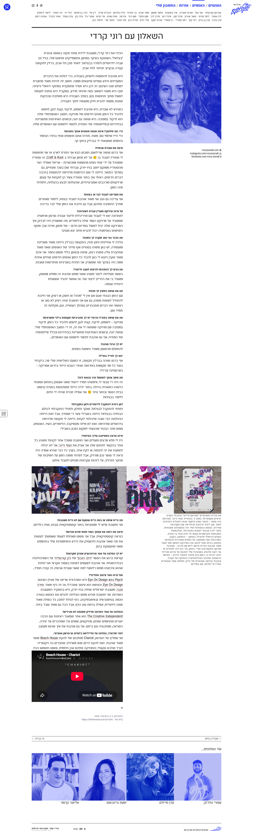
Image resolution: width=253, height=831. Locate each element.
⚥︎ (3, 414)
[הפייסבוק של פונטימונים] (37, 5)
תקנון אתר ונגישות (40, 829)
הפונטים (214, 5)
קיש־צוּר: (118, 719)
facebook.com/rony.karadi (206, 156)
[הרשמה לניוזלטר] (41, 5)
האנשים (198, 5)
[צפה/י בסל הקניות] (7, 7)
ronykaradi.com (210, 150)
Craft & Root (55, 157)
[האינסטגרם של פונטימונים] (33, 5)
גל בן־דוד (38, 739)
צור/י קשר (54, 829)
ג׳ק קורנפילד (62, 558)
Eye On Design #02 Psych (105, 579)
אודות (184, 5)
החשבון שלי (165, 5)
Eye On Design (113, 584)
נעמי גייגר (65, 445)
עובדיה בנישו (213, 739)
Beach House (49, 638)
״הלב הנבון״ (84, 558)
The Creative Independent (105, 616)
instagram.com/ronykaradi (204, 153)
